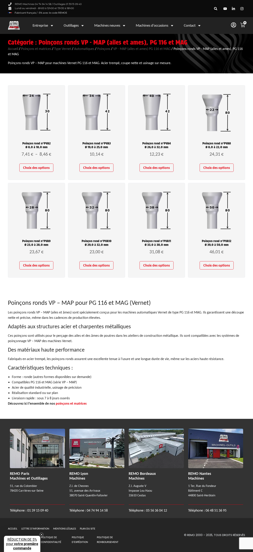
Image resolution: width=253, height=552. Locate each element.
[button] (215, 8)
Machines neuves (107, 25)
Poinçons (103, 49)
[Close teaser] (41, 535)
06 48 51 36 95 (216, 510)
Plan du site (87, 528)
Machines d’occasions (152, 25)
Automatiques (84, 49)
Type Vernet (62, 49)
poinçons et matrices (71, 403)
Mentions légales (64, 528)
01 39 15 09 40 (37, 510)
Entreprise (40, 25)
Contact (189, 25)
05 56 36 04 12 (156, 510)
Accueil (13, 49)
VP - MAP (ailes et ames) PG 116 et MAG (142, 49)
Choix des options (36, 168)
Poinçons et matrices (36, 49)
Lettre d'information (35, 528)
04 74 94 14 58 (97, 510)
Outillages (71, 25)
